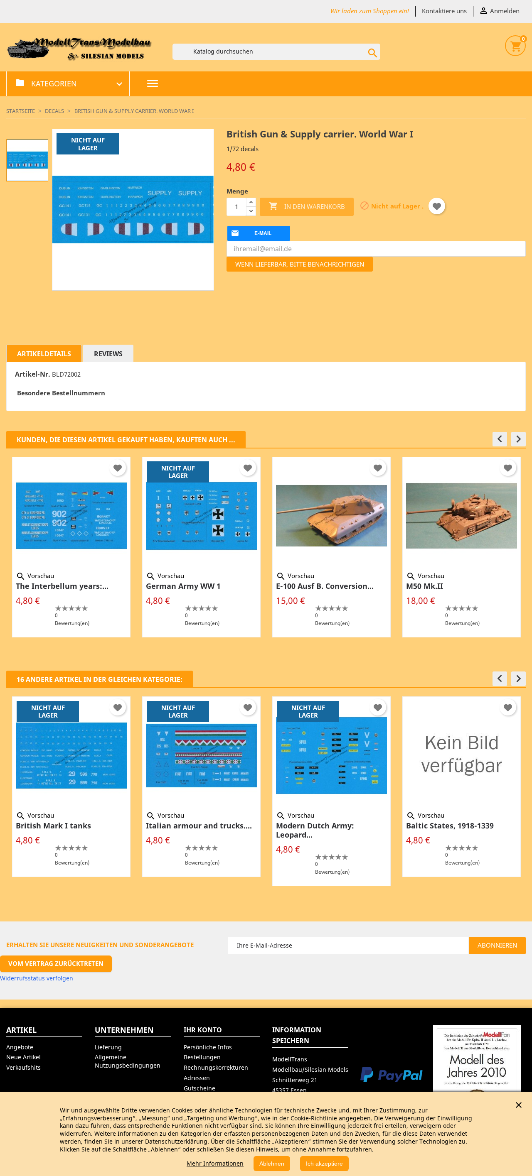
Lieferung (108, 1047)
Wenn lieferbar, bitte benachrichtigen (299, 264)
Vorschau (35, 575)
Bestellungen (202, 1057)
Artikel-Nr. (32, 374)
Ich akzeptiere (324, 1163)
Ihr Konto (203, 1029)
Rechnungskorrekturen (216, 1067)
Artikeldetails (44, 353)
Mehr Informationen (215, 1163)
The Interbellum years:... (62, 586)
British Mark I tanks (53, 826)
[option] (71, 547)
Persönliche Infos (208, 1047)
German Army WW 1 (183, 586)
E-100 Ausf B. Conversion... (325, 586)
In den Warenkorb (306, 206)
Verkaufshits (23, 1067)
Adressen (197, 1078)
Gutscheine (199, 1088)
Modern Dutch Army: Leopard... (315, 830)
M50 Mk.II (424, 586)
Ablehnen (271, 1163)
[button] (500, 439)
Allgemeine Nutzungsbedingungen (127, 1061)
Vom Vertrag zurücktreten (55, 963)
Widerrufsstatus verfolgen (36, 978)
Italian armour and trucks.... (199, 826)
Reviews (108, 353)
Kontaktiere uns (444, 11)
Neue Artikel (23, 1057)
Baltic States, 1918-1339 (450, 826)
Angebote (19, 1047)
